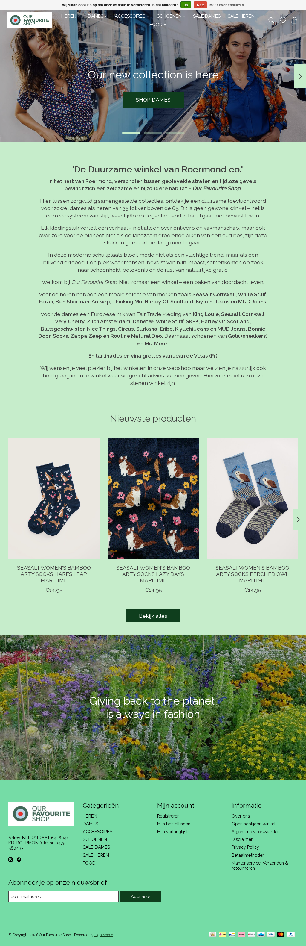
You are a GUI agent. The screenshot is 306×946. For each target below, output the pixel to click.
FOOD (89, 862)
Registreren (168, 815)
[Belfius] (251, 935)
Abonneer (140, 896)
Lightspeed (103, 935)
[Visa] (271, 935)
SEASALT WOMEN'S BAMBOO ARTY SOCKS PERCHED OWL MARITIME (252, 573)
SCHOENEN (95, 839)
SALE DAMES (207, 16)
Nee (200, 5)
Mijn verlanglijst (172, 831)
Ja (186, 5)
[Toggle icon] (271, 20)
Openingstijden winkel (254, 823)
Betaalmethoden (248, 855)
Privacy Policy (245, 847)
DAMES (90, 823)
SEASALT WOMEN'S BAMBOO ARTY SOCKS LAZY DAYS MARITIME (153, 573)
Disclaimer (242, 839)
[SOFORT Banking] (241, 935)
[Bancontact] (232, 935)
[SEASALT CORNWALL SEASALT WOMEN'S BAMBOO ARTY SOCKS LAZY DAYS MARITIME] (153, 498)
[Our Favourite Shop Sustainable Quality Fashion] (29, 20)
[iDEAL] (222, 935)
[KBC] (261, 935)
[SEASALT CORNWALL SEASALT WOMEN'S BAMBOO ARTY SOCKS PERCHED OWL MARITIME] (252, 498)
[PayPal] (291, 935)
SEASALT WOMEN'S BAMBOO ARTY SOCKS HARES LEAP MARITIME (54, 573)
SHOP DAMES (153, 99)
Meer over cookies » (226, 5)
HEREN (90, 815)
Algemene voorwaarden (256, 831)
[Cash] (212, 935)
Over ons (241, 815)
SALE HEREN (241, 16)
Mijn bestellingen (173, 823)
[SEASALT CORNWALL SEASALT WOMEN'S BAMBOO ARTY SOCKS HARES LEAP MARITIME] (54, 498)
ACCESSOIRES (97, 831)
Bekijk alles (153, 616)
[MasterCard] (281, 935)
